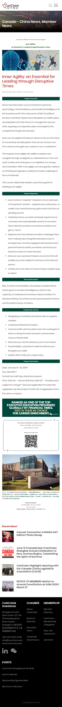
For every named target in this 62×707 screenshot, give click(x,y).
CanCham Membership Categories (50, 621)
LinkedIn (5, 651)
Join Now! (48, 639)
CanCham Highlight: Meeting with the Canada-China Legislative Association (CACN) (38, 568)
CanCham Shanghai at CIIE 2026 (18, 668)
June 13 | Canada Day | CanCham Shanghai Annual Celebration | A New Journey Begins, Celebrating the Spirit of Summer (37, 552)
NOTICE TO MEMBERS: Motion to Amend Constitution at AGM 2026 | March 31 (38, 584)
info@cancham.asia (12, 640)
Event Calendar (9, 674)
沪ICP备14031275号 (31, 702)
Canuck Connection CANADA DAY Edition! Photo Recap (37, 533)
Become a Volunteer (12, 686)
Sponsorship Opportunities (15, 680)
